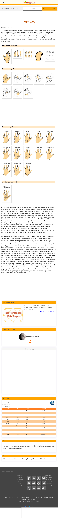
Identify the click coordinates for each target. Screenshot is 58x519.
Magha (44, 410)
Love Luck (48, 479)
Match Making (48, 477)
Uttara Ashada (44, 412)
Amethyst (20, 477)
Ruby (20, 492)
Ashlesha (44, 415)
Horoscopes (48, 475)
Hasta (44, 421)
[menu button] (3, 2)
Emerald (20, 491)
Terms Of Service (20, 497)
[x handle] (30, 506)
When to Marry (48, 485)
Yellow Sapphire (20, 485)
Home (3, 27)
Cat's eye (20, 481)
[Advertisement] (28, 114)
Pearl (20, 489)
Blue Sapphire (20, 475)
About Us (28, 497)
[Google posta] (27, 506)
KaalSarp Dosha (48, 483)
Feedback (40, 497)
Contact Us (34, 497)
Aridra (44, 419)
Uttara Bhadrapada (44, 432)
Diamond (20, 487)
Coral (20, 483)
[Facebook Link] (25, 506)
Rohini (44, 429)
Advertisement (7, 472)
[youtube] (32, 506)
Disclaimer (5, 497)
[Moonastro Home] (29, 2)
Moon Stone (20, 479)
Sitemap (45, 497)
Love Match (48, 487)
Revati (44, 417)
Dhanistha (44, 425)
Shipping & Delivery (31, 499)
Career (48, 491)
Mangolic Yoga (48, 481)
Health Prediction (48, 489)
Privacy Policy (12, 497)
